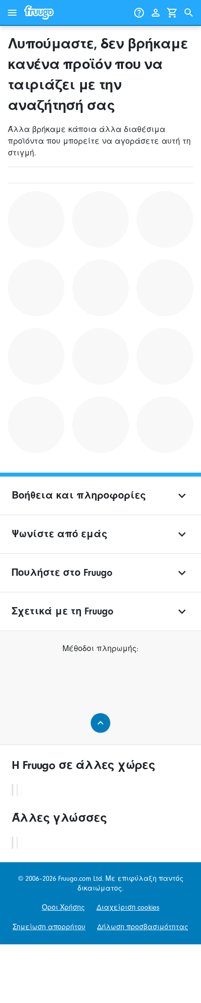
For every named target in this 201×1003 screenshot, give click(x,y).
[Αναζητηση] (189, 12)
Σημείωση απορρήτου (49, 927)
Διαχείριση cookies (128, 907)
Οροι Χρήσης (63, 907)
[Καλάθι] (172, 12)
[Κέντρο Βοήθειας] (139, 12)
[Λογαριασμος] (155, 12)
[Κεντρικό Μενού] (12, 12)
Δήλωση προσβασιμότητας (142, 927)
